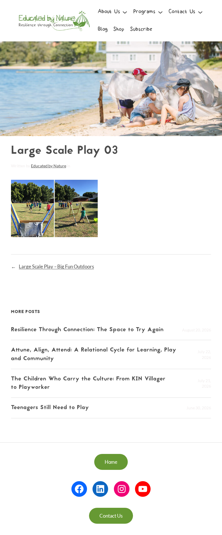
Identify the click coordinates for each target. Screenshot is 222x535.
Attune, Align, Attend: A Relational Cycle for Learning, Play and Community (93, 354)
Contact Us (111, 516)
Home (111, 462)
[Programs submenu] (160, 11)
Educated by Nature (48, 165)
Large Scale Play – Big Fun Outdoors (56, 266)
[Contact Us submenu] (200, 11)
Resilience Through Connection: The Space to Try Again (88, 330)
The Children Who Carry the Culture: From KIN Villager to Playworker (88, 383)
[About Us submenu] (124, 11)
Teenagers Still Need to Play (50, 408)
